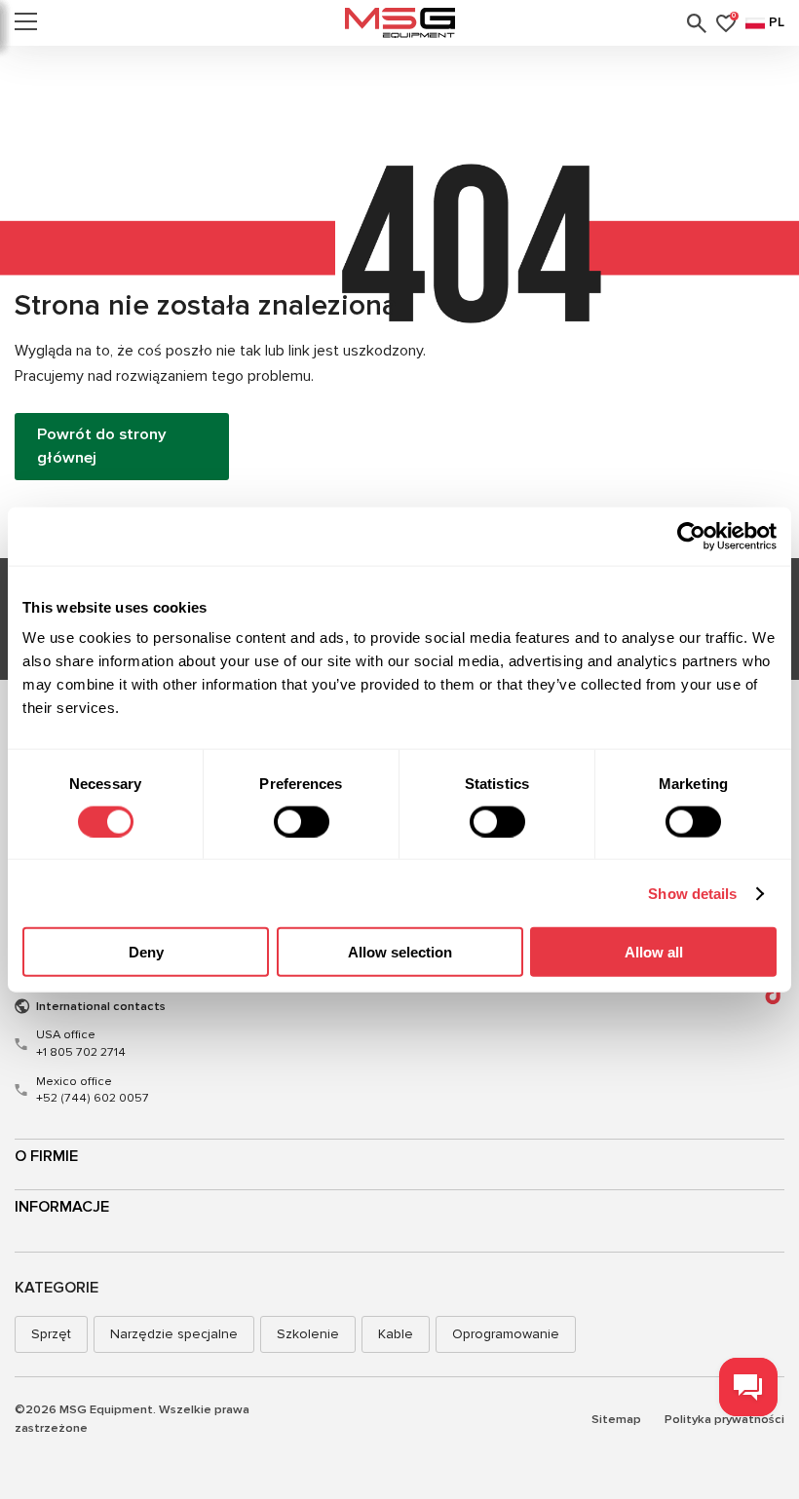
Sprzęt (51, 1334)
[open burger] (26, 23)
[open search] (696, 23)
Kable (395, 1334)
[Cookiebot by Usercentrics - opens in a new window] (691, 535)
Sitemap (616, 1419)
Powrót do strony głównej (101, 446)
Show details (692, 892)
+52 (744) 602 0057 (92, 1089)
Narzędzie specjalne (174, 1334)
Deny (146, 952)
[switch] (301, 821)
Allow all (654, 952)
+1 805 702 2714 (81, 1043)
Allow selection (400, 952)
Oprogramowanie (505, 1334)
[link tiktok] (775, 992)
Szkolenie (308, 1334)
